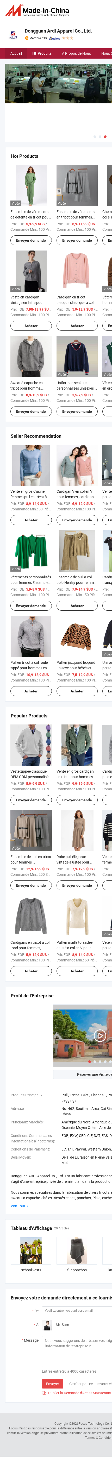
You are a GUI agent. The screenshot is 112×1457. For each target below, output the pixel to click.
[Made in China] (38, 10)
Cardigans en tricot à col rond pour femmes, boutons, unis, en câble (29, 948)
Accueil (16, 53)
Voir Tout (18, 1205)
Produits (45, 53)
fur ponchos (77, 1269)
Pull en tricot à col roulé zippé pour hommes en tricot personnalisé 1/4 (29, 668)
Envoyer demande (31, 240)
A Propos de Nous (76, 53)
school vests (31, 1269)
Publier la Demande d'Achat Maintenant (76, 1392)
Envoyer (52, 1383)
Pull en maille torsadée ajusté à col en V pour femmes (74, 948)
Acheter (31, 326)
